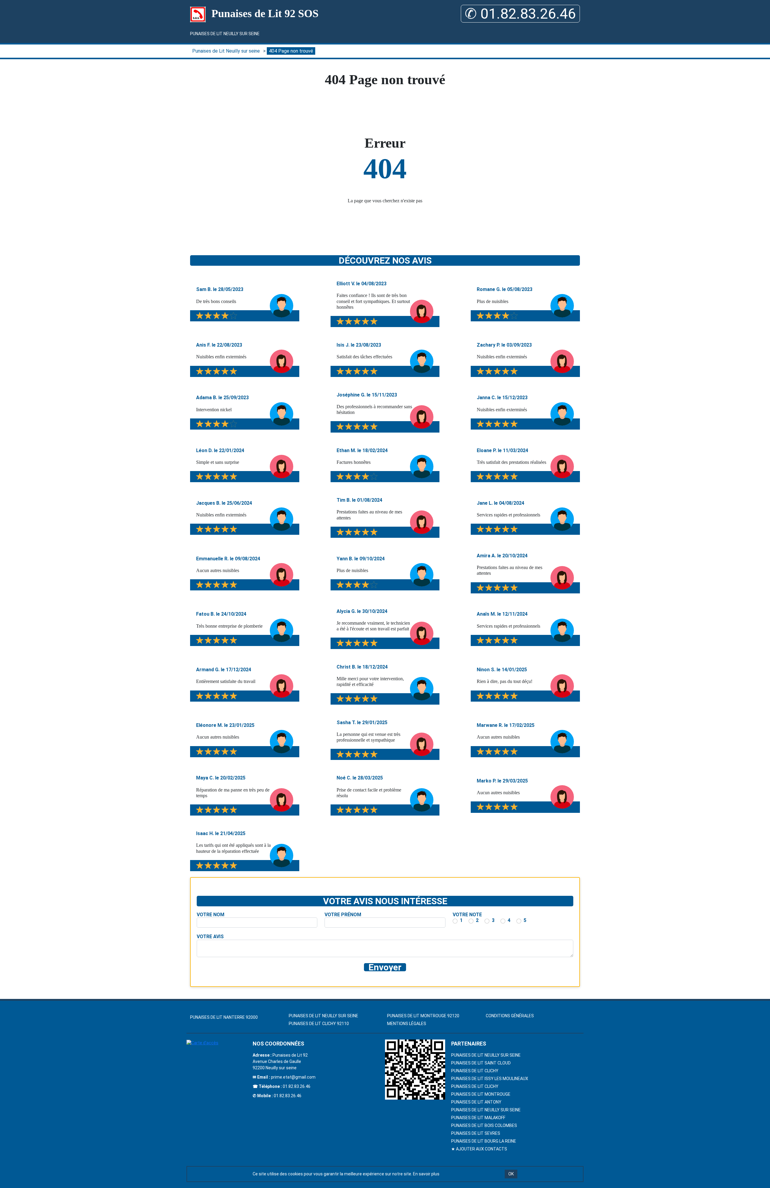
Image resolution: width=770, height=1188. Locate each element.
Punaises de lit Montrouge (480, 1094)
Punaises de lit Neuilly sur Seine (486, 1055)
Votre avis (210, 936)
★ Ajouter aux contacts (479, 1149)
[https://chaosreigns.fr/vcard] (415, 1070)
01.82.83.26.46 (296, 1086)
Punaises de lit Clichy (474, 1086)
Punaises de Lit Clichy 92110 (319, 1023)
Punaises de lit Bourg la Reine (483, 1141)
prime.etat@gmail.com (293, 1077)
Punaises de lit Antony (476, 1102)
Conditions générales (510, 1015)
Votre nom (210, 914)
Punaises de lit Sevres (475, 1133)
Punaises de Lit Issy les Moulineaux (489, 1078)
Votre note (467, 914)
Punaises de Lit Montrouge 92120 (423, 1015)
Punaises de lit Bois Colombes (484, 1125)
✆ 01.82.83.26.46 (520, 13)
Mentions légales (406, 1023)
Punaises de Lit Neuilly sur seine (225, 33)
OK (511, 1173)
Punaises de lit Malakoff (478, 1117)
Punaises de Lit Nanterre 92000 (224, 1017)
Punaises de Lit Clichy (474, 1070)
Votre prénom (343, 914)
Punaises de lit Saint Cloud (481, 1063)
